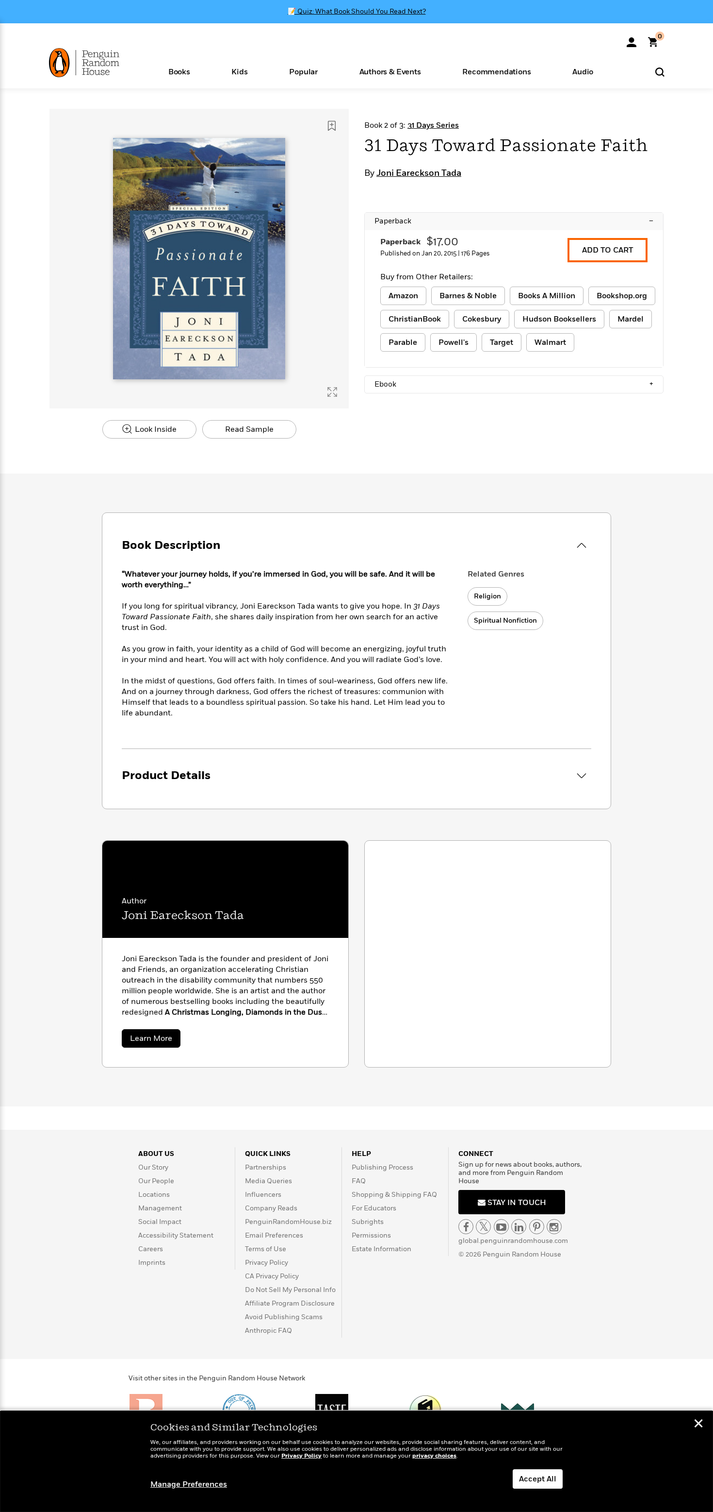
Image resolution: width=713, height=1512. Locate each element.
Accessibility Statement (175, 1235)
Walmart (550, 342)
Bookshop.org (622, 295)
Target (501, 342)
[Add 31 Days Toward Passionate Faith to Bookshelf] (331, 125)
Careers (150, 1249)
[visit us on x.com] (483, 1226)
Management (160, 1208)
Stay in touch (516, 1202)
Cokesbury (481, 319)
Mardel (630, 319)
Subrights (368, 1221)
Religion (487, 596)
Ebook (513, 384)
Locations (154, 1194)
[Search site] (659, 71)
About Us (156, 1153)
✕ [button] (698, 1424)
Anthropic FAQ (268, 1330)
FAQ (359, 1181)
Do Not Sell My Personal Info (290, 1289)
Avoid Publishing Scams (284, 1317)
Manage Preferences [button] (188, 1484)
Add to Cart (607, 250)
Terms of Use (265, 1249)
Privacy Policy (266, 1262)
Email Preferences (274, 1235)
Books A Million (546, 295)
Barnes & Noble (468, 295)
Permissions (371, 1235)
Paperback (513, 221)
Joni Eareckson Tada (418, 173)
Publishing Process (382, 1167)
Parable (403, 342)
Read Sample (249, 429)
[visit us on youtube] (501, 1226)
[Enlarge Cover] (332, 392)
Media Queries (268, 1181)
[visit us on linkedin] (518, 1226)
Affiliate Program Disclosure (290, 1303)
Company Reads (271, 1208)
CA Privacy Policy (272, 1276)
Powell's (453, 342)
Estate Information (381, 1249)
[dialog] (356, 1461)
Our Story (153, 1167)
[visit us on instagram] (554, 1226)
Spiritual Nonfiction (505, 620)
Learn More (155, 1040)
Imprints (151, 1262)
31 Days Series (433, 125)
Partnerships (265, 1167)
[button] (179, 71)
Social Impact (159, 1221)
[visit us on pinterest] (536, 1226)
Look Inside (155, 429)
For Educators (374, 1208)
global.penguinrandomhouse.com (513, 1240)
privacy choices (434, 1456)
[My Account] (631, 39)
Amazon (403, 295)
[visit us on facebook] (465, 1226)
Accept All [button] (537, 1479)
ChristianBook (415, 319)
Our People (156, 1181)
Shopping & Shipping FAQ (394, 1194)
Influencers (263, 1194)
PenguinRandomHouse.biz (288, 1221)
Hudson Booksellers (559, 319)
